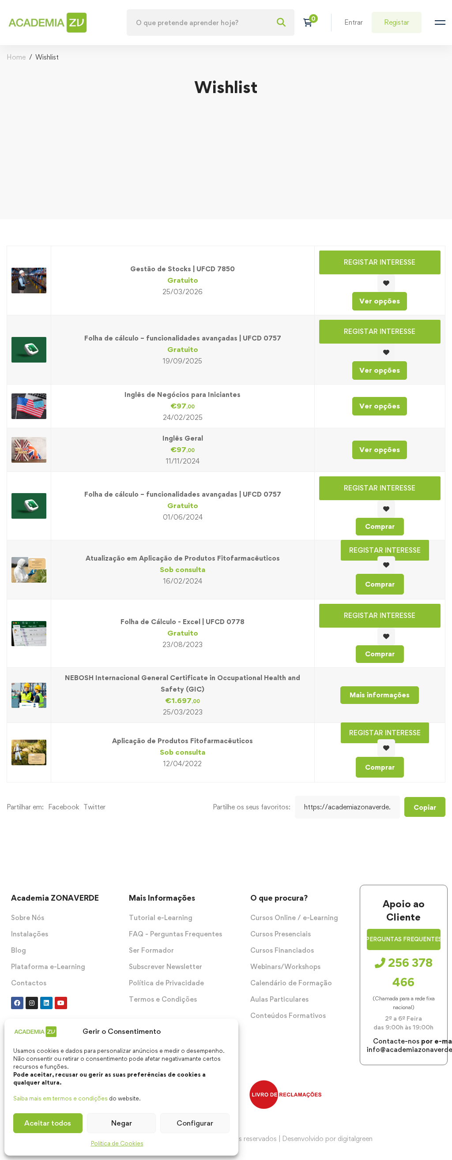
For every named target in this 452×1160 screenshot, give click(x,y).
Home (16, 57)
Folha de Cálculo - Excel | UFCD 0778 (183, 621)
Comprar (380, 526)
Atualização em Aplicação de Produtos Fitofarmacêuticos (183, 558)
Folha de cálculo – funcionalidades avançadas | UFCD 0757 (182, 338)
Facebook (63, 807)
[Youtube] (61, 1003)
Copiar (425, 807)
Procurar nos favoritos (386, 283)
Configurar (195, 1123)
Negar (121, 1123)
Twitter (94, 807)
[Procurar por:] (210, 23)
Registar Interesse (379, 262)
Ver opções (379, 300)
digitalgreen (355, 1138)
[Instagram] (32, 1003)
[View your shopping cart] (310, 22)
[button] (404, 939)
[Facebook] (17, 1003)
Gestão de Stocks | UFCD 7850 (182, 269)
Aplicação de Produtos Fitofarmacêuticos (182, 741)
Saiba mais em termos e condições (60, 1098)
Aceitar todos (47, 1123)
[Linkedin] (46, 1003)
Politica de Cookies (117, 1143)
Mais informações (380, 695)
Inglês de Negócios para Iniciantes (182, 394)
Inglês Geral (182, 438)
